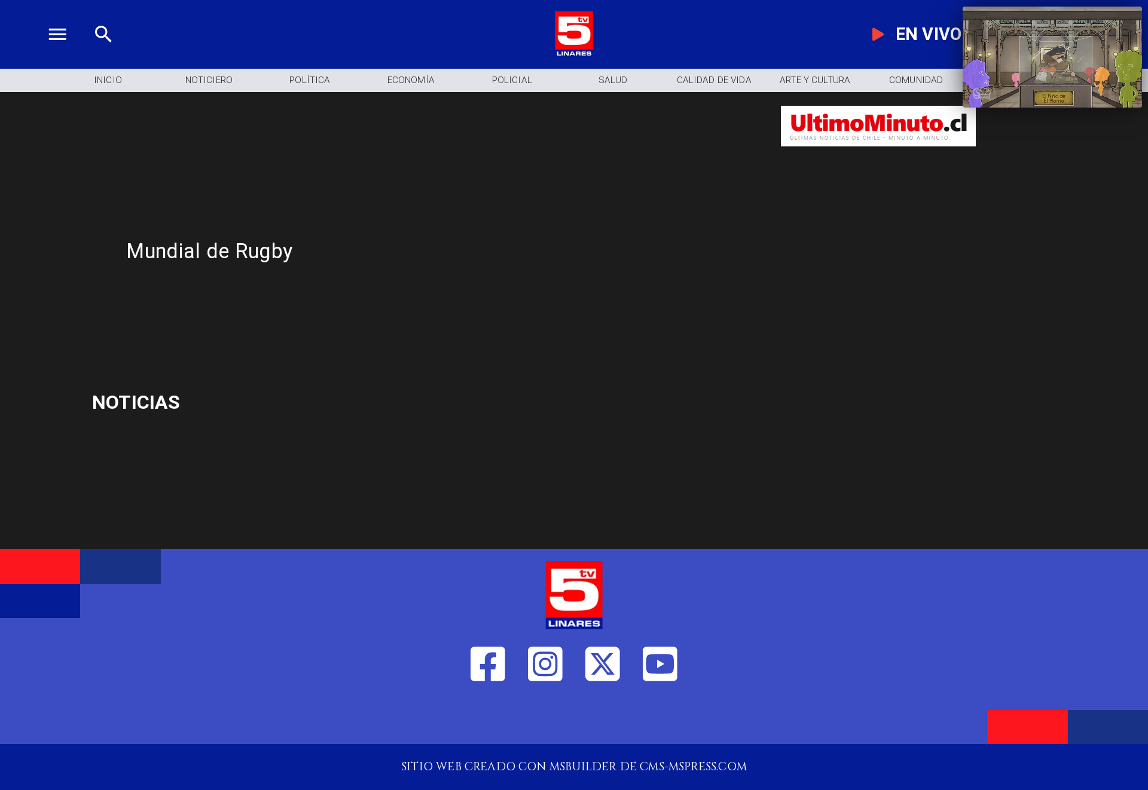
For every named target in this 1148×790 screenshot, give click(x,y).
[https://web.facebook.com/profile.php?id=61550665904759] (488, 717)
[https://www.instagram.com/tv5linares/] (545, 717)
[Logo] (574, 53)
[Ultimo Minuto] (878, 154)
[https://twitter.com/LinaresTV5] (602, 717)
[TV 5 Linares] (103, 53)
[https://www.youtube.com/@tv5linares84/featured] (660, 717)
